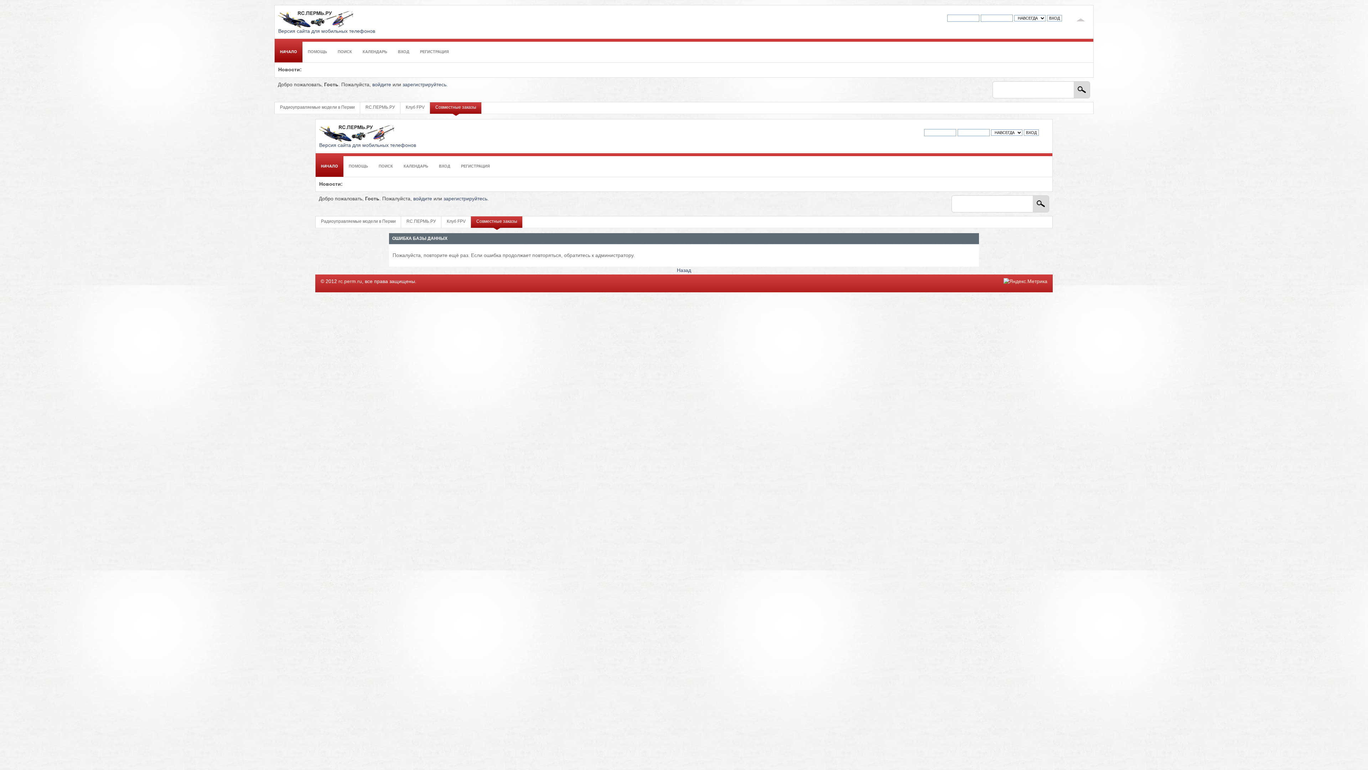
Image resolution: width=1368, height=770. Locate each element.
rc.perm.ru (350, 281)
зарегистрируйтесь (424, 84)
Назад (684, 270)
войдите (381, 84)
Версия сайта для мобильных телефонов (326, 31)
